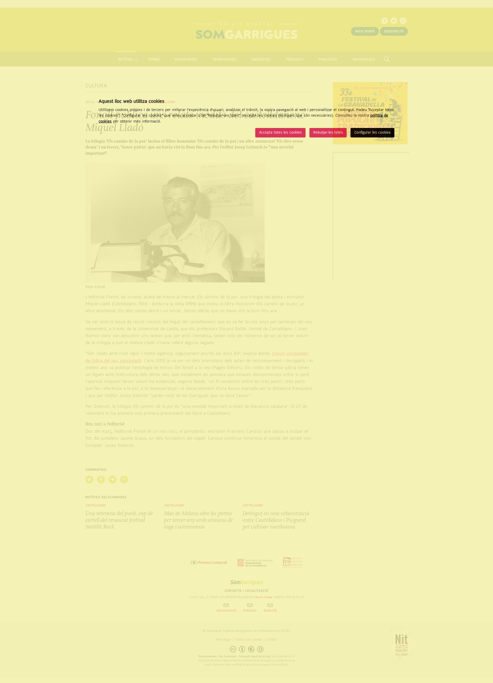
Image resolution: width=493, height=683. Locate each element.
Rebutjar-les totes (328, 132)
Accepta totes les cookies (280, 132)
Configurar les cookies (372, 132)
